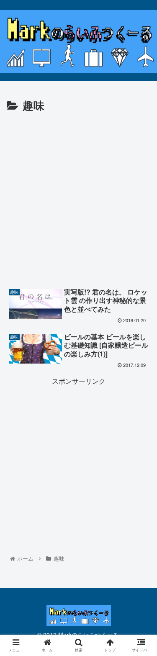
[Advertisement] (78, 197)
